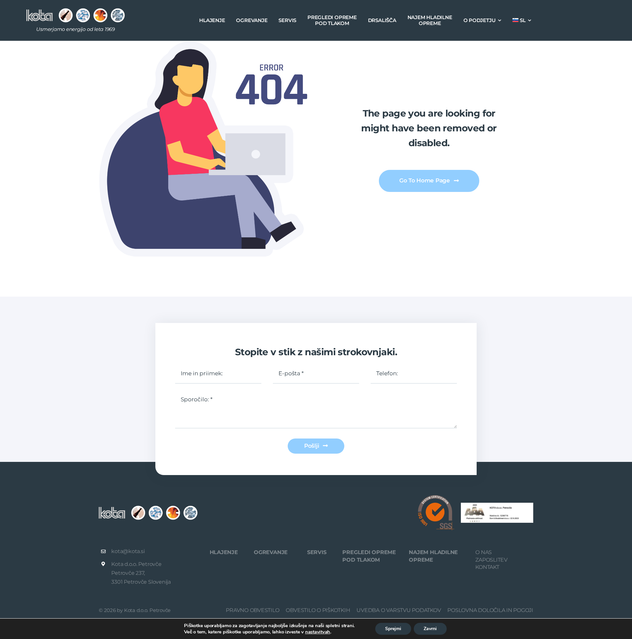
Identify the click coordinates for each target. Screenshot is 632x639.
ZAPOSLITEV (491, 560)
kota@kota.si (128, 551)
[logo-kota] (75, 11)
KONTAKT (487, 567)
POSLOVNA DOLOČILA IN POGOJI (490, 610)
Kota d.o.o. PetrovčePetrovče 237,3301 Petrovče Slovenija (141, 573)
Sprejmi (393, 629)
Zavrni (430, 629)
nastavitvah (317, 632)
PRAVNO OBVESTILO (252, 610)
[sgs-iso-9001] (436, 497)
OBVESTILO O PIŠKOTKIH (318, 610)
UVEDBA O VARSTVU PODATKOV (398, 610)
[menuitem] (522, 20)
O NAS (483, 552)
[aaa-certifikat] (497, 505)
